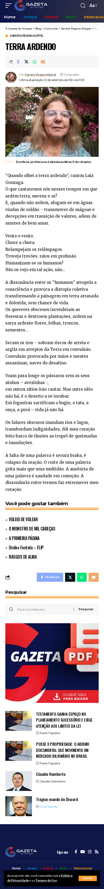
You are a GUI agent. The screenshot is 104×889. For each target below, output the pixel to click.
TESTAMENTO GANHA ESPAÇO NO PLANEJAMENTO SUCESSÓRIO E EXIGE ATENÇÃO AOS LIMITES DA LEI (64, 720)
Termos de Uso (46, 880)
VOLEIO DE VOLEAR (23, 519)
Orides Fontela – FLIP (26, 547)
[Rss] (97, 852)
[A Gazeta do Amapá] (30, 5)
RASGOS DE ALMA (23, 557)
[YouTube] (82, 852)
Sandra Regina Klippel (26, 36)
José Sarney (48, 806)
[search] (83, 6)
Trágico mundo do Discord (57, 799)
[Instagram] (89, 852)
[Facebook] (76, 852)
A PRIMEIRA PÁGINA (24, 538)
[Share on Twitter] (26, 61)
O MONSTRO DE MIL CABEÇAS (32, 528)
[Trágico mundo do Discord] (18, 806)
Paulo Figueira (50, 733)
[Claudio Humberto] (18, 781)
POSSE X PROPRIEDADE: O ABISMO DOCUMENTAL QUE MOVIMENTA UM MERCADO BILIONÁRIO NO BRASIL (62, 750)
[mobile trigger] (9, 5)
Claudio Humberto (50, 774)
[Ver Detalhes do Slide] (52, 663)
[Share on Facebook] (18, 61)
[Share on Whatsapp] (34, 61)
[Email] (43, 61)
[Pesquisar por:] (43, 609)
